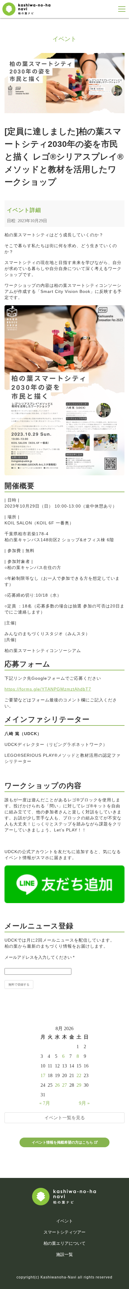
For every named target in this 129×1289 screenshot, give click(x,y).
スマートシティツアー (65, 1232)
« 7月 (44, 1103)
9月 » (84, 1103)
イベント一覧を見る (64, 1117)
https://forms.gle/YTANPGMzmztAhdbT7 (47, 689)
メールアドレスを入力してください (39, 957)
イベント (64, 1221)
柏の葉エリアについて (65, 1243)
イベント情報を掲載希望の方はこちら (62, 1142)
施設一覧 (64, 1254)
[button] (122, 9)
